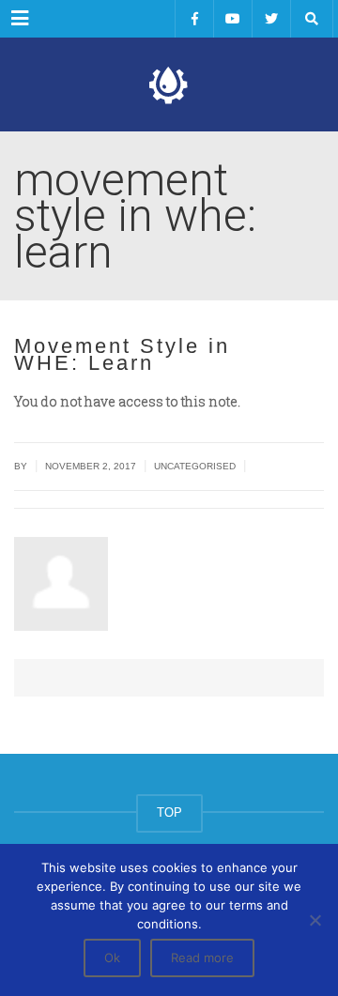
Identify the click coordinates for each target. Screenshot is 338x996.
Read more (202, 957)
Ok (112, 957)
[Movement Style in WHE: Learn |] (169, 84)
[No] (314, 920)
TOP (169, 812)
